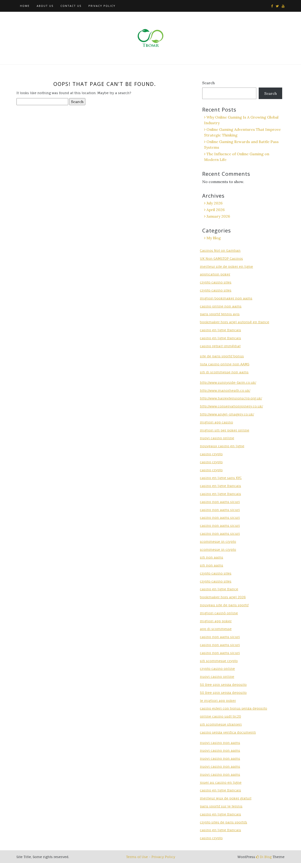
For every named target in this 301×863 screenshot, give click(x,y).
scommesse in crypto (218, 541)
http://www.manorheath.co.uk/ (225, 390)
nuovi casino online (217, 438)
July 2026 (214, 203)
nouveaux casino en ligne (222, 446)
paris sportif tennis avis (220, 314)
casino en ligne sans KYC (221, 478)
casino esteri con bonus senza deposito (233, 708)
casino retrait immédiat (220, 346)
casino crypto (211, 454)
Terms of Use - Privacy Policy (150, 857)
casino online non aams (221, 306)
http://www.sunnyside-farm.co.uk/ (228, 382)
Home (25, 6)
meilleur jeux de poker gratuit (225, 798)
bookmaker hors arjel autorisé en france (234, 322)
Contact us (70, 6)
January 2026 (218, 216)
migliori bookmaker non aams (226, 298)
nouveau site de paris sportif (224, 605)
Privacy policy (101, 6)
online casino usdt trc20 (220, 716)
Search (208, 82)
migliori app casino (216, 422)
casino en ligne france (219, 589)
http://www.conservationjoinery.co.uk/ (231, 406)
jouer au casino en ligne (221, 782)
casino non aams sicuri (220, 502)
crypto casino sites (215, 282)
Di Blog (265, 857)
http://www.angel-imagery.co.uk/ (227, 414)
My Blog (213, 238)
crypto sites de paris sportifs (223, 822)
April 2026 (215, 209)
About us (45, 6)
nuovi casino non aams (220, 743)
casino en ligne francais (220, 330)
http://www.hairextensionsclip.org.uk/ (231, 398)
